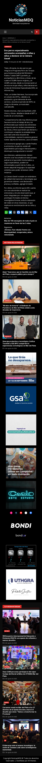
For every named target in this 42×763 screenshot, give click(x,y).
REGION (7, 667)
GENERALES (8, 46)
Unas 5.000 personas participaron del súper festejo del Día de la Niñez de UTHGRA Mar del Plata (21, 657)
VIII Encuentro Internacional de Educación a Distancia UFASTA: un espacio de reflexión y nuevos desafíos (21, 622)
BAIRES (6, 702)
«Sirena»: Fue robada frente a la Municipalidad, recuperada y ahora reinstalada (18, 231)
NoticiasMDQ (21, 20)
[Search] (32, 32)
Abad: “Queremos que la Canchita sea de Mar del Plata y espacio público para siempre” (21, 258)
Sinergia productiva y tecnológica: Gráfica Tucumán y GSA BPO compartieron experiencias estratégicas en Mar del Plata (21, 327)
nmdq (6, 62)
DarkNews (20, 761)
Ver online (36, 31)
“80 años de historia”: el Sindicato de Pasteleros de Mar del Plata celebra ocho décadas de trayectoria (21, 291)
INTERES (7, 631)
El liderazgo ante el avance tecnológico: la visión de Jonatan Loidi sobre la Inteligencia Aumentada (21, 731)
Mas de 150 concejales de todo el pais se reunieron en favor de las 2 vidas (20, 220)
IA (5, 740)
